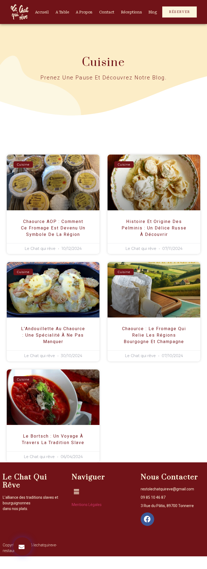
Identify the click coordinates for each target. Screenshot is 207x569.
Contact (106, 12)
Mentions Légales (87, 504)
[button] (22, 546)
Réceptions (131, 12)
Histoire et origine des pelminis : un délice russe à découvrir (154, 228)
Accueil (42, 12)
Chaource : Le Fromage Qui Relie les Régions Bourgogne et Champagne (154, 335)
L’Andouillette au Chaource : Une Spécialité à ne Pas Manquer (53, 335)
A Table (62, 12)
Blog (153, 12)
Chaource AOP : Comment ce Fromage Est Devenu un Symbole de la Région (53, 228)
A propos (84, 12)
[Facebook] (147, 519)
